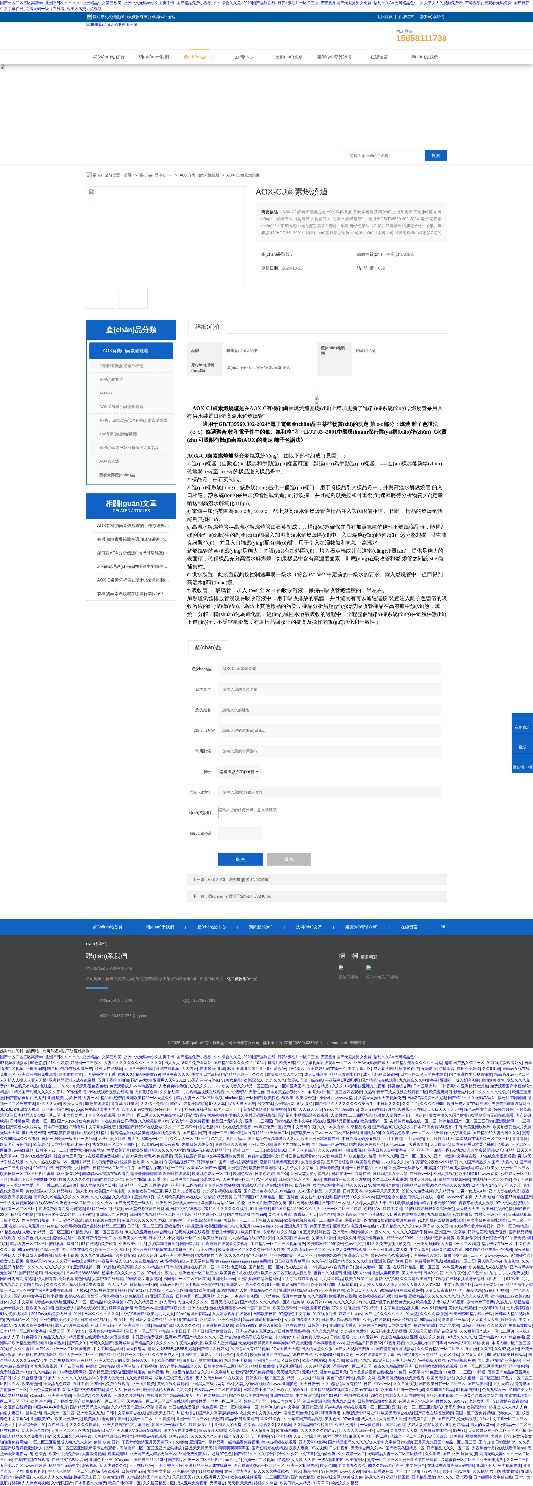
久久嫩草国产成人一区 (479, 1331)
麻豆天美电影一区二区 (368, 1436)
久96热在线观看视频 (108, 1290)
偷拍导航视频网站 (454, 1179)
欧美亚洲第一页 (68, 1419)
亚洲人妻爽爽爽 (385, 1273)
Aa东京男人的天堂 (107, 1378)
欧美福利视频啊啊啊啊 (469, 1436)
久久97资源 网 (506, 1348)
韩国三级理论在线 (377, 1471)
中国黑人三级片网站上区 (211, 1383)
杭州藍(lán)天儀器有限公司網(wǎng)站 (141, 16)
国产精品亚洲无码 (104, 1372)
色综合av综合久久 (259, 1424)
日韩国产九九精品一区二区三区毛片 (160, 1214)
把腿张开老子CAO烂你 (56, 1214)
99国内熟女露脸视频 (143, 1278)
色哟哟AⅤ (372, 1208)
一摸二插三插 (258, 1308)
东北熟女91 (285, 1337)
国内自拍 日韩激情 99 (497, 1442)
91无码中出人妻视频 (388, 1331)
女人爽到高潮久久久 (301, 1319)
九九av (358, 1337)
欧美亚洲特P (440, 1092)
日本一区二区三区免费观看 (423, 1074)
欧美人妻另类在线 (137, 1109)
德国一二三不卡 (227, 1109)
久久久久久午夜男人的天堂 (179, 1343)
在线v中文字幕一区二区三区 (503, 1419)
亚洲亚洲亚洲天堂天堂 (388, 1249)
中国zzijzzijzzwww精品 (336, 1097)
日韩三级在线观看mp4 (300, 1156)
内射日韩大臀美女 (197, 1144)
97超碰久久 (521, 1255)
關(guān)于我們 (154, 56)
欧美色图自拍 (169, 1360)
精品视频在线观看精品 (88, 1337)
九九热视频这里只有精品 (71, 1360)
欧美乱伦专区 (346, 1424)
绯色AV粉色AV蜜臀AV (389, 1255)
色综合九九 (49, 1086)
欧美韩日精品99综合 (325, 1243)
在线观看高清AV (511, 1448)
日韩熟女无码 (133, 1471)
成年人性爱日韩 (423, 1179)
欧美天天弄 (73, 1103)
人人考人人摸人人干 (368, 1203)
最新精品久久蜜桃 (230, 1144)
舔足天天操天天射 (200, 1448)
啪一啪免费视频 (352, 1150)
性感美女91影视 (35, 1220)
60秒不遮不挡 (335, 1436)
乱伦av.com (396, 1144)
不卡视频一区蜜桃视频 (204, 1284)
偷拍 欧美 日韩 (106, 1442)
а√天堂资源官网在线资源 (146, 1208)
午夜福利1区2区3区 (342, 1080)
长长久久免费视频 (417, 1191)
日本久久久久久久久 (101, 1313)
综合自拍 (327, 1214)
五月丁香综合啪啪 (113, 1080)
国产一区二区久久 (415, 1156)
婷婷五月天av (350, 1313)
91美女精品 (231, 1080)
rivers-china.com (267, 1226)
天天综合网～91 (32, 1424)
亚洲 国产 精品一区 (433, 1150)
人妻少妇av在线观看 (253, 1383)
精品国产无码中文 (227, 1121)
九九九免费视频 (43, 1366)
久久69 (68, 1086)
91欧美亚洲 (204, 1290)
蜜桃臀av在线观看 (151, 1436)
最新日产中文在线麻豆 (202, 1360)
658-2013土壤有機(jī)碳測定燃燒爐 (238, 879)
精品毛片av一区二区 (511, 1074)
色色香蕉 (209, 1407)
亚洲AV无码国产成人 (371, 1062)
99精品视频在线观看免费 (401, 1290)
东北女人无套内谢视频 (404, 1395)
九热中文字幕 (158, 1471)
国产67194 (137, 1290)
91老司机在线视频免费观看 (441, 1220)
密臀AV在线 (74, 1296)
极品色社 (311, 1471)
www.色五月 (29, 1226)
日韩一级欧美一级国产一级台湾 (69, 1138)
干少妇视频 (338, 1448)
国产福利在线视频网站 (37, 1354)
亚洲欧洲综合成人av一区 (177, 1203)
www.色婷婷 (36, 1465)
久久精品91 (122, 1197)
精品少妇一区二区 (209, 1214)
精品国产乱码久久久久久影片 (39, 1092)
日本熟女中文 (399, 1325)
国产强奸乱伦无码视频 (457, 1419)
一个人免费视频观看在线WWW (27, 1203)
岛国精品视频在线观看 (329, 1389)
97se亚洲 (351, 1419)
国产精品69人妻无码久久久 (496, 1132)
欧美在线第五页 (358, 1278)
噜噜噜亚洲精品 (455, 1319)
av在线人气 (196, 1197)
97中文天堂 (506, 1203)
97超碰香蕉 (20, 1477)
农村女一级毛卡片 (490, 1214)
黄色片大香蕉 (279, 1214)
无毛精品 (310, 1372)
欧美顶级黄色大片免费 (512, 1127)
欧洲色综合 (243, 1173)
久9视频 (284, 1424)
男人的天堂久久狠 (317, 1348)
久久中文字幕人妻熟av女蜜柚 (35, 1302)
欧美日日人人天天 (362, 1290)
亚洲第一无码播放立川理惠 (411, 1168)
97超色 (109, 1267)
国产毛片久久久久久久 (383, 1313)
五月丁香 (80, 1383)
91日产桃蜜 (171, 1267)
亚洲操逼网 (334, 1290)
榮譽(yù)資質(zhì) (334, 56)
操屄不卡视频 (66, 1255)
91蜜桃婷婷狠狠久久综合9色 (429, 1208)
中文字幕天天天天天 (381, 1191)
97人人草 (217, 1103)
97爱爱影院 (77, 1092)
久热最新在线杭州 (435, 1430)
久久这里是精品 (154, 1103)
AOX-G (105, 393)
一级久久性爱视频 (129, 1395)
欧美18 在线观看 (183, 1319)
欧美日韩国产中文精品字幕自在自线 (281, 1354)
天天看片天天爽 (485, 1319)
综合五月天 (233, 1436)
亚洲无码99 (370, 1132)
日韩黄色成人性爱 (446, 1249)
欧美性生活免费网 (64, 1454)
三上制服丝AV (141, 1465)
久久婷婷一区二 (351, 1454)
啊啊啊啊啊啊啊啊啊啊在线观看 (162, 1173)
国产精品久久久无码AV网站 (472, 1097)
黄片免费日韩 (33, 1132)
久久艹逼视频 (405, 1383)
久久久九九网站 (324, 1331)
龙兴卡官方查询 (238, 1471)
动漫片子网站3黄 (139, 1068)
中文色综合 (415, 1465)
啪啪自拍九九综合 (107, 1179)
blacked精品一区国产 (243, 1097)
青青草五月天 (305, 1214)
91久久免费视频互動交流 (388, 1243)
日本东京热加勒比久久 (285, 1092)
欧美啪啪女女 (70, 1074)
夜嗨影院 (429, 1068)
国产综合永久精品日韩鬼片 (399, 1197)
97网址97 (370, 1413)
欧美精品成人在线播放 (488, 1267)
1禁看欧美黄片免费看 (396, 1220)
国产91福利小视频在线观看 (344, 1395)
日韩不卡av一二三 (51, 1150)
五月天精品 (503, 1383)
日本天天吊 (54, 1273)
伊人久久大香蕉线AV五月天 (277, 1471)
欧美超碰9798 (323, 1284)
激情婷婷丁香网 (480, 1302)
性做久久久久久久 (74, 1179)
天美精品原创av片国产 (113, 1436)
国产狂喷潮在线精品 (269, 1448)
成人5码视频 (453, 1302)
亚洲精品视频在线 (342, 1121)
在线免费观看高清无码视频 (61, 1208)
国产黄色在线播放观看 (433, 1413)
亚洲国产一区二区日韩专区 (276, 1360)
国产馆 (282, 1173)
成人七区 (369, 1419)
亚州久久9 (346, 1238)
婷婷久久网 (388, 1156)
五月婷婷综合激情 (116, 1308)
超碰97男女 (132, 1156)
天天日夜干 (309, 1383)
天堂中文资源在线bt (264, 1413)
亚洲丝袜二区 (277, 1132)
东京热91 (271, 1232)
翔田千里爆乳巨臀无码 (329, 1226)
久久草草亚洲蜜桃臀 (389, 1179)
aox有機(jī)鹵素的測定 (118, 434)
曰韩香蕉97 (449, 1086)
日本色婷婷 (264, 1173)
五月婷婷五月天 (439, 1138)
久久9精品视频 (317, 1366)
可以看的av (148, 1144)
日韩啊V (439, 1343)
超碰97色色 (222, 1454)
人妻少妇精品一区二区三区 (45, 1232)
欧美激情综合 (468, 1238)
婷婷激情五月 (200, 1424)
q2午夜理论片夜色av (425, 1162)
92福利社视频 (496, 1290)
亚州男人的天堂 (228, 1424)
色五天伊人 (65, 1308)
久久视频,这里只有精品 (341, 1383)
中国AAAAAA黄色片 (50, 1407)
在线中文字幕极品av (69, 1459)
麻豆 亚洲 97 (238, 1068)
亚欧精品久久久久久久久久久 (433, 1296)
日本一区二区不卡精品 (149, 1331)
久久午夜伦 (321, 1261)
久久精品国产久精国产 (312, 1424)
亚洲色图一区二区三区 (75, 1203)
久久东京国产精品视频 (303, 1419)
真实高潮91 (117, 1454)
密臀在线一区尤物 (360, 1220)
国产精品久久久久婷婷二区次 (265, 1302)
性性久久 (443, 1401)
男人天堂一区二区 (58, 1413)
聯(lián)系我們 (432, 16)
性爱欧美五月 (118, 1150)
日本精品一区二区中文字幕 (23, 1331)
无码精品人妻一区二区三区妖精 (395, 1454)
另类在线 (265, 1103)
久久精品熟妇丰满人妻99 (70, 1191)
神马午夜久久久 (175, 1074)
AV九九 (217, 1138)
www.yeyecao (497, 1255)
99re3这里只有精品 (246, 1132)
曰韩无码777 (103, 1430)
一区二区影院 (467, 1243)
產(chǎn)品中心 (199, 56)
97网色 (347, 1354)
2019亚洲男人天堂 (212, 1477)
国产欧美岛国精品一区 (405, 1448)
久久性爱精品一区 (158, 1483)
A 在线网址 (57, 1424)
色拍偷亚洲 (326, 1454)
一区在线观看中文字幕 (375, 1354)
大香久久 (509, 1162)
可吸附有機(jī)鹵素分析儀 (121, 366)
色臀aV (503, 1144)
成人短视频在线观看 (102, 1220)
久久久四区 (317, 1296)
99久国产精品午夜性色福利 (488, 1249)
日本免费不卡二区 (258, 1389)
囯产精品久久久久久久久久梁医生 (344, 1103)
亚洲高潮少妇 (59, 1395)
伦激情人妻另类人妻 (391, 1115)
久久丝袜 (154, 1162)
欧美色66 (328, 1465)
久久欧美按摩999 (153, 1121)
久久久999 (327, 1150)
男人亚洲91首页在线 (182, 1191)
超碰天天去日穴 (160, 1413)
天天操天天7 (183, 1477)
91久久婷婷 (58, 1062)
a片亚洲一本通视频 (176, 1255)
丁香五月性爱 (121, 1319)
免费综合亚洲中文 (263, 1156)
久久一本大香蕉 (331, 1127)
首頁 (128, 175)
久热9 (369, 1092)
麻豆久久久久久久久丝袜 (143, 1220)
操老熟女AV (210, 1179)
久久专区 (104, 1203)
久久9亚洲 (491, 1068)
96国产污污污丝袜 (203, 1080)
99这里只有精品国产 (514, 1197)
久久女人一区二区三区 (189, 1138)
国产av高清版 (445, 1331)
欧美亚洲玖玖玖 (477, 1127)
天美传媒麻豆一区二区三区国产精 (497, 1430)
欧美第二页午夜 (422, 1419)
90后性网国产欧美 (384, 1185)
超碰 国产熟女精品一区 (464, 1062)
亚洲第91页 (144, 1197)
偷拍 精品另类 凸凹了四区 (230, 1197)
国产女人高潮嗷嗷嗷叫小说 (221, 1413)
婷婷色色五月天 (168, 1109)
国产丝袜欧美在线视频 (248, 1395)
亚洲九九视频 (373, 1086)
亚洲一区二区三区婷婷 (342, 1208)
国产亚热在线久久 (77, 1249)
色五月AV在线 (363, 1226)
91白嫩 (472, 1348)
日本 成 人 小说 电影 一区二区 (175, 1238)
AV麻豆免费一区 (268, 1127)
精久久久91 (356, 1185)
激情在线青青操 (513, 1401)
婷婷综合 (508, 1319)
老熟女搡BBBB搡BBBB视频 (171, 1348)
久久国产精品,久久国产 (479, 1162)
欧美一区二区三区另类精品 (483, 1366)
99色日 (400, 1372)
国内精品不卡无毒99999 (435, 1203)
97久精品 (369, 1308)
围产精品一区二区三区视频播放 (278, 1243)
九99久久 (445, 1477)
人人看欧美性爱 (19, 1185)
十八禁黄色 (270, 1296)
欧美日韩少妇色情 (497, 1208)
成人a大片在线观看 (71, 1325)
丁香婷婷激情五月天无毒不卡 (147, 1442)
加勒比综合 (186, 1413)
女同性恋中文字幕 (328, 1185)
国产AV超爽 (215, 1168)
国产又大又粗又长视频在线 (68, 1436)
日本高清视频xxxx (328, 1343)
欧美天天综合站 (440, 1378)
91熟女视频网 (210, 1471)
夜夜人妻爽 (298, 1448)
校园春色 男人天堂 (34, 1238)
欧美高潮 (125, 1267)
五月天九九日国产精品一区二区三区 (445, 1442)
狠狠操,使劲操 (132, 1162)
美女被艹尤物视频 (316, 1197)
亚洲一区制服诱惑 (302, 1465)
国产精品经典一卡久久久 (243, 1074)
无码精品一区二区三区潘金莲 (143, 1185)
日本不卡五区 (55, 1127)
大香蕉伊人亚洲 (392, 1419)
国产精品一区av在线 (329, 1144)
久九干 (515, 1185)
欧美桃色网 (31, 1383)
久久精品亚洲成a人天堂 (154, 1302)
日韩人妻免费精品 (151, 1319)
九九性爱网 (449, 1325)
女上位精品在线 (394, 1337)
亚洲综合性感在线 (111, 1214)
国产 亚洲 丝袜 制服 (460, 1454)
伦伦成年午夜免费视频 (189, 1121)
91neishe (37, 1395)
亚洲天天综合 (162, 1296)
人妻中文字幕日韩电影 (392, 1442)
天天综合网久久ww (367, 1448)
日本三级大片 (424, 1086)
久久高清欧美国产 (415, 1278)
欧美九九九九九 (160, 1313)
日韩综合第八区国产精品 (299, 1179)
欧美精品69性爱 (362, 1156)
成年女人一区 (508, 1413)
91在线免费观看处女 (504, 1062)
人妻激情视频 (93, 1454)
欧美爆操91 (276, 1150)
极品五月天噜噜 (212, 1430)
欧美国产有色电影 (15, 1144)
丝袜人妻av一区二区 (373, 1267)
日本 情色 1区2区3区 (489, 1185)
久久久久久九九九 (203, 1086)
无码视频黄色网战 (74, 1278)
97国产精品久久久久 (395, 1226)
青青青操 (520, 1138)
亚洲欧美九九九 (90, 1413)
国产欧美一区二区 (306, 1132)
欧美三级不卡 (284, 1308)
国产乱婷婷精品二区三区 (103, 1226)
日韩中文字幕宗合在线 (125, 1413)
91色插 (400, 1296)
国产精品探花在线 (153, 1168)
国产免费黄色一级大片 (134, 1203)
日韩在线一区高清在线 (350, 1173)
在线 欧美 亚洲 (212, 1068)
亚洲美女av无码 (132, 1238)
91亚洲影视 (281, 1436)
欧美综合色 (305, 1097)
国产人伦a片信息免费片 (77, 1121)
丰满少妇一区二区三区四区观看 (335, 1092)
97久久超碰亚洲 (345, 1308)
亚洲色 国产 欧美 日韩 (393, 1261)
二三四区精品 (360, 1115)
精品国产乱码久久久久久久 (176, 1325)
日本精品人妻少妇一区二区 (37, 1115)
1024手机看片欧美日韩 (275, 1062)
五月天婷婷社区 (316, 1232)
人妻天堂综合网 (199, 1261)
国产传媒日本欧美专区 (281, 1401)
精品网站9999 (147, 1074)
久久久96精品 (147, 1267)
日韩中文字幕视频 (186, 1208)
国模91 (82, 1290)
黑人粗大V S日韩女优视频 (139, 1430)
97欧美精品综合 (134, 1296)
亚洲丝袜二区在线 (186, 1185)
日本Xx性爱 (433, 1273)
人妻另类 (338, 1115)
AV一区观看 (266, 1179)
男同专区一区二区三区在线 (186, 1278)
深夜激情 (522, 1249)
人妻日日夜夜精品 (440, 1290)
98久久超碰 (147, 1255)
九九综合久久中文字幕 (418, 1080)
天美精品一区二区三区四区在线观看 (158, 1401)
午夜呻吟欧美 (327, 1168)
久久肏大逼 (496, 1325)
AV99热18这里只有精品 (417, 1354)
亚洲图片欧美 (143, 1383)
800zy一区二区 (155, 1138)
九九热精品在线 (242, 1238)
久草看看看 (347, 1284)
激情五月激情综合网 (301, 1413)
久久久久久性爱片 (494, 1092)
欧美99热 (86, 1214)
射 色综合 (38, 1454)
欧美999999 (246, 1325)
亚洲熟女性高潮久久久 (245, 1284)
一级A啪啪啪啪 (491, 1308)
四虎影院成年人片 (231, 1290)
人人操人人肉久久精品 (51, 1477)
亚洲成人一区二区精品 (82, 1302)
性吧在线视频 (167, 1068)
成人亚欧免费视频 (191, 1483)
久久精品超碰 (45, 1372)
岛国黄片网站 (212, 1203)
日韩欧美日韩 (264, 1313)
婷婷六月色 (503, 1109)
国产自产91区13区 (150, 1459)
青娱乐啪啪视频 (439, 1395)
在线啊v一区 (420, 1173)
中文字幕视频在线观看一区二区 (324, 1062)
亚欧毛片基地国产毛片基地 (360, 1214)
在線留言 (406, 16)
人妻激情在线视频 (217, 1325)
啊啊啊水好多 (330, 1255)
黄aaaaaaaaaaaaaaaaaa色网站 (243, 1261)
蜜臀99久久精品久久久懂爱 (445, 1185)
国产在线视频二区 (211, 1395)
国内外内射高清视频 (17, 1278)
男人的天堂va (489, 1261)
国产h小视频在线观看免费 (69, 1068)
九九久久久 (275, 1080)
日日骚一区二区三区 (144, 1226)
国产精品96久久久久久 (392, 1127)
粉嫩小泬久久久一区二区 (123, 1273)
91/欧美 (512, 1278)
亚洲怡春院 (518, 1366)
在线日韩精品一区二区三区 (416, 1267)
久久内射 (189, 1068)
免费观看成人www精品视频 (133, 1086)
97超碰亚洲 (192, 1226)
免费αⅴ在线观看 (365, 1389)
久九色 (222, 1296)
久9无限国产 (62, 1483)
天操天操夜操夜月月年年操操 (263, 1343)
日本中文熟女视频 (36, 1156)
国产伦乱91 (77, 1331)
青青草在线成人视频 (476, 1203)
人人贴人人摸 (310, 1109)
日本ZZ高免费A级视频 (426, 1097)
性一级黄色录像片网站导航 (479, 1395)
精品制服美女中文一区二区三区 (502, 1168)
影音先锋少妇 (465, 1092)
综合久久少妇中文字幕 (294, 1454)
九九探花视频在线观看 (222, 1191)
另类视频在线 (509, 1465)
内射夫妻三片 (11, 1413)
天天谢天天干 (288, 1372)
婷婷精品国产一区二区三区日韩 (466, 1121)
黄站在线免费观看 (172, 1383)
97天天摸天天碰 (285, 1348)
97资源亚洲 (301, 1343)
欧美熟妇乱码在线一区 (326, 1068)
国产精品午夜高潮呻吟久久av (273, 1138)
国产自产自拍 (407, 1471)
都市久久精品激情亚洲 (393, 1366)
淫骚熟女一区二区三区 (352, 1366)
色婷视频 (155, 1372)
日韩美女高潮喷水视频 (377, 1401)
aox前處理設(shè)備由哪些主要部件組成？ (134, 566)
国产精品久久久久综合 (352, 1261)
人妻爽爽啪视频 (172, 1086)
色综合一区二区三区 (407, 1436)
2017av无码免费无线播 (51, 1313)
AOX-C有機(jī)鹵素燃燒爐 (121, 406)
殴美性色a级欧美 (278, 1097)
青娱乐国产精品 (295, 1284)
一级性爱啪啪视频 (313, 1308)
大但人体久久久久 (192, 1302)
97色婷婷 (329, 1471)
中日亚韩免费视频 (147, 1337)
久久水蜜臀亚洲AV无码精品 (490, 1150)
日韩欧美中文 (67, 1168)
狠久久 (243, 1366)
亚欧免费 (172, 1226)
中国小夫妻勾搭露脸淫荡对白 (505, 1103)
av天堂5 (416, 1372)
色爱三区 (56, 1331)
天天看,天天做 (239, 1483)
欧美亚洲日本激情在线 (320, 1138)
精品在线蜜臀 (112, 1097)
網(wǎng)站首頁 (108, 56)
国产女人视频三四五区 (354, 1348)
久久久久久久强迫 (73, 1378)
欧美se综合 (178, 1436)
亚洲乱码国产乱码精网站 (258, 1278)
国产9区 (42, 1348)
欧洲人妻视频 (445, 1173)
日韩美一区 (317, 1325)
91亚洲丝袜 (260, 1208)
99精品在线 (43, 1168)
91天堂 (412, 1313)
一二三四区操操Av (187, 1168)
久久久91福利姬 (346, 1086)
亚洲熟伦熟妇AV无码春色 (301, 1290)
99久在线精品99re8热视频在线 (157, 1261)
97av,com (123, 1459)
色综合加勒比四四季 (142, 1179)
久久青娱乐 (164, 1419)
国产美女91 (77, 1343)
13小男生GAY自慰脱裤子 (331, 1267)
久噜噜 (181, 1442)
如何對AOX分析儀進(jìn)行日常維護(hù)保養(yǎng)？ (134, 552)
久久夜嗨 (284, 1238)
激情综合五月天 (333, 1372)
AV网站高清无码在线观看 (492, 1115)
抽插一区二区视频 (258, 1459)
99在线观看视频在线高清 (110, 1092)
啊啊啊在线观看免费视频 (227, 1243)
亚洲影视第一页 (86, 1267)
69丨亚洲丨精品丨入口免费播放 (90, 1162)
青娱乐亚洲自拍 (370, 1238)
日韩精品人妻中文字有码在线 (299, 1121)
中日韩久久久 (388, 1103)
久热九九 (504, 1302)
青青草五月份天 (124, 1103)
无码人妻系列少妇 (448, 1407)
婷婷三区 (251, 1401)
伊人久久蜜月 (21, 1348)
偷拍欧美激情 (468, 1068)
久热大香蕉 (101, 1395)
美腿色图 (332, 1419)
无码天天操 (9, 1132)
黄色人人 (114, 1389)
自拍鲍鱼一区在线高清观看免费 (194, 1220)
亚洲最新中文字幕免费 (451, 1132)
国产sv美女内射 (202, 1249)
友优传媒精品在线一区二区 (413, 1121)
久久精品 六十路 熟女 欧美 (496, 1471)
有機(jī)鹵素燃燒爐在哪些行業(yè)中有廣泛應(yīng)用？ (134, 593)
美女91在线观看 (462, 1308)
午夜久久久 (380, 1232)
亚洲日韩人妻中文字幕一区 (391, 1150)
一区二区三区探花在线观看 (96, 1471)
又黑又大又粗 (473, 1354)
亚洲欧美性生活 (132, 1243)
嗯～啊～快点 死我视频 (136, 1366)
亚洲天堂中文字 (312, 1442)
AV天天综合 (437, 1436)
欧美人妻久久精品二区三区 (245, 1086)
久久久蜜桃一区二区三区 (477, 1378)
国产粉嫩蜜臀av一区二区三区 (259, 1465)
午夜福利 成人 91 (113, 1261)
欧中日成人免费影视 (35, 1255)
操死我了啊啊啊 (511, 1097)
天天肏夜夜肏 (262, 1430)
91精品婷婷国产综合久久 (148, 1477)
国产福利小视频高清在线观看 (303, 1115)
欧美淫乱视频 (367, 1162)
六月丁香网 (392, 1138)
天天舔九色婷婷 (57, 1383)
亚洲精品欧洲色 (474, 1086)
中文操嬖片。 (74, 1115)
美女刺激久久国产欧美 (448, 1115)
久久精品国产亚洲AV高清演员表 (138, 1407)
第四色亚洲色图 (316, 1401)
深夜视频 (89, 1465)
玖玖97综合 (270, 1419)
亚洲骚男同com (356, 1273)
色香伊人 (8, 1255)
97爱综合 (266, 1238)
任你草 (299, 1302)
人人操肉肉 (484, 1197)
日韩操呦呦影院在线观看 (436, 1366)
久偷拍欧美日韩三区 (145, 1191)
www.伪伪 (490, 1173)
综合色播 (206, 1127)
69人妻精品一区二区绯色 (276, 1197)
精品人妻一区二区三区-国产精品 (87, 1354)
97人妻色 (305, 1103)
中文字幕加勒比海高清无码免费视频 (242, 1372)
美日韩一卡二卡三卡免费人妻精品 (253, 1220)
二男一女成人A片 (471, 1191)
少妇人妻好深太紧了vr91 (429, 1424)
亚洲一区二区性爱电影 (71, 1348)
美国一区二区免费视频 (474, 1413)
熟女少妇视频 (11, 1261)
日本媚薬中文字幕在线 (492, 1477)
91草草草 (321, 1483)
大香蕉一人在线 (411, 1109)
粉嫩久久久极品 (344, 1483)
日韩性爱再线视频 (293, 1331)
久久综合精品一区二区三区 (440, 1348)
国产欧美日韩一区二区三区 (442, 1383)
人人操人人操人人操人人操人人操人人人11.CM (400, 1284)
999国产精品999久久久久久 (296, 1208)
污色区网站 (449, 1354)
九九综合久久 (393, 1162)
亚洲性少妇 (229, 1337)
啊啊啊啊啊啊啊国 (234, 1448)
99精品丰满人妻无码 (455, 1168)
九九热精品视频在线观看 (203, 1092)
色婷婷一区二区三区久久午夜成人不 (148, 1354)
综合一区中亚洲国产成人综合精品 (300, 1086)
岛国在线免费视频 (184, 1407)
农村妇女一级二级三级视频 (346, 1179)
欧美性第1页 (113, 1477)
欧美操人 (92, 1419)
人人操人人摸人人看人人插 (23, 1080)
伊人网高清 (424, 1226)
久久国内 (444, 1226)
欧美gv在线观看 (376, 1319)
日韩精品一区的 (335, 1203)
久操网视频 (70, 1226)
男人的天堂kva (208, 1378)
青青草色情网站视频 (221, 1185)
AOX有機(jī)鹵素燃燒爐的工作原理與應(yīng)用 (134, 525)
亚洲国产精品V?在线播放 (141, 1127)
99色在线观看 (97, 1103)
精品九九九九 (298, 1378)
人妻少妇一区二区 (238, 1179)
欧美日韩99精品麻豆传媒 (471, 1313)
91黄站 (223, 1267)
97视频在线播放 (14, 1062)
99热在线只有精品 (22, 1086)
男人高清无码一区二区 (305, 1249)
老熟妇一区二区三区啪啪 (170, 1290)
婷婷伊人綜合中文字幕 (280, 1407)
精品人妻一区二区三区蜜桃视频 (37, 1243)
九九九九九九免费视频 (508, 1273)
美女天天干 (411, 1273)
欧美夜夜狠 (170, 1144)
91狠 (292, 1109)
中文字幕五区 (359, 1068)
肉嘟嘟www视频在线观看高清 (107, 1173)
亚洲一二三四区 (258, 1121)
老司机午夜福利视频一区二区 (127, 1419)
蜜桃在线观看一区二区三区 (366, 1407)
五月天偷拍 (414, 1138)
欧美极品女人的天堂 (284, 1074)
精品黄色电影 (22, 1214)
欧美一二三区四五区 (112, 1249)
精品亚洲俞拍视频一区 (262, 1319)
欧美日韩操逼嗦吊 (264, 1168)
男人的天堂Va (482, 1424)
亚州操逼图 (35, 1068)
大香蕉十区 (500, 1436)
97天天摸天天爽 (241, 1103)
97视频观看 (394, 1343)
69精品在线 (10, 1232)
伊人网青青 (47, 1278)
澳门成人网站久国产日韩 (94, 1185)
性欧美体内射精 (39, 1308)
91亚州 (273, 1284)
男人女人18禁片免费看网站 (188, 1062)
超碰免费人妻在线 (462, 1103)
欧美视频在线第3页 (375, 1296)
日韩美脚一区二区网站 (195, 1296)
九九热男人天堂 (404, 1430)
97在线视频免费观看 (99, 1243)
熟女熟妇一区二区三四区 (114, 1144)
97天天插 (333, 1191)
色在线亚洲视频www (227, 1308)
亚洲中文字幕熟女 (196, 1354)
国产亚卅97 (261, 1068)
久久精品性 (444, 1191)
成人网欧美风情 (170, 1197)
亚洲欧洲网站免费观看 (37, 1074)
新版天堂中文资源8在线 (83, 1389)
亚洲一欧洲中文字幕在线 (455, 1156)
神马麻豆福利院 (198, 1109)
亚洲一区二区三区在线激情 (199, 1419)
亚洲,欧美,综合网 (36, 1401)
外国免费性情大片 (194, 1454)
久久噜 (380, 1168)
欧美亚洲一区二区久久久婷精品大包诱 (151, 1115)
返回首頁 (385, 16)
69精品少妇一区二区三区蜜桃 (96, 1232)
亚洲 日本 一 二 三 (248, 1150)
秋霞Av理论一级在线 (305, 1080)
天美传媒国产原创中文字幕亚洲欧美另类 (209, 1156)
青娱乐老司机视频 (102, 1296)
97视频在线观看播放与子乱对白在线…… (468, 1278)
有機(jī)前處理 (111, 379)
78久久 (377, 1395)
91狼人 (49, 1378)
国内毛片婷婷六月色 (366, 1144)
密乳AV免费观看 (158, 1156)
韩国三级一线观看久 (169, 1424)
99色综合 (296, 1068)
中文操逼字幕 (307, 1395)
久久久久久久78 (347, 1302)
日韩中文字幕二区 (219, 1366)
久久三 (486, 1348)
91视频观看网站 (73, 1372)
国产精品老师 (30, 1273)
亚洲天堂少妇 (260, 1144)
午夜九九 (169, 1273)
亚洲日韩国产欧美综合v (213, 1331)
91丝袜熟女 (55, 1343)
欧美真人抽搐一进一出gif (402, 1389)
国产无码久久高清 (67, 1220)
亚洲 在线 (418, 1337)
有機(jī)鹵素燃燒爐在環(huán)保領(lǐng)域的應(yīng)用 (134, 539)
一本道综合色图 (244, 1296)
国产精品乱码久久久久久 (349, 1442)
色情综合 (446, 1068)
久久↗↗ (410, 1103)
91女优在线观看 (14, 1313)
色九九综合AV (494, 1389)
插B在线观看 (88, 1308)
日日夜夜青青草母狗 (291, 1261)
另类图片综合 (323, 1238)
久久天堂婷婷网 (138, 1378)
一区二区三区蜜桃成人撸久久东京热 (60, 1442)
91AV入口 (381, 1360)
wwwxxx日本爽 (459, 1197)
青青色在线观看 (101, 1115)
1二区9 (507, 1331)
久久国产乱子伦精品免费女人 (388, 1302)
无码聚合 (217, 1483)
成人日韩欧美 (316, 1074)
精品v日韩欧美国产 (241, 1419)
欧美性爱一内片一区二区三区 (216, 1401)
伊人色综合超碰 (35, 1430)
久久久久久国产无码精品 (246, 1255)
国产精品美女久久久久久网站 (417, 1062)
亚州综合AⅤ (492, 1238)
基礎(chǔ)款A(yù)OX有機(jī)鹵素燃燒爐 (133, 420)
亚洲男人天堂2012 (169, 1080)
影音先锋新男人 (225, 1232)
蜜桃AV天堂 (36, 1261)
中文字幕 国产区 (458, 1284)
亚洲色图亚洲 (100, 1459)
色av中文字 (355, 1243)
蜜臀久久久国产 (327, 1273)
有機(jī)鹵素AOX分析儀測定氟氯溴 (129, 447)
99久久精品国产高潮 (385, 1465)
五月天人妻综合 (302, 1150)
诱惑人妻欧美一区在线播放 (282, 1325)
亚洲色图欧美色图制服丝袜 (33, 1179)
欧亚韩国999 (287, 1430)
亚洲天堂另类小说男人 (309, 1173)
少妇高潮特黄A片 (163, 1243)
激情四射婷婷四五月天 (279, 1162)
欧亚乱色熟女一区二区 (211, 1173)
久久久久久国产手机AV (412, 1232)
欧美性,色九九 (358, 1360)
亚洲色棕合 (237, 1168)
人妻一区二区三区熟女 (70, 1430)
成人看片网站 (385, 1068)
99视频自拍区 (468, 1389)
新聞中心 (244, 56)
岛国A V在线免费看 (180, 1430)
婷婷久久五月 (143, 1360)
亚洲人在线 (197, 1308)
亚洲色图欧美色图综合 (58, 1319)
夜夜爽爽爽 (35, 1471)
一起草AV (81, 1395)
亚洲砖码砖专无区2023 (256, 1331)
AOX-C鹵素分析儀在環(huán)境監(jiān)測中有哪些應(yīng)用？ (134, 580)
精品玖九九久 (55, 1337)
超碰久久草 (374, 1477)
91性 (78, 1313)
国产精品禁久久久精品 (233, 1062)
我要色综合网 (399, 1086)
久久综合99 (291, 1232)
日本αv (382, 1430)
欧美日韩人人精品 (295, 1483)
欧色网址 (207, 1319)
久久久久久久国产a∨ (319, 1430)
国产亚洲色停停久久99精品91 (269, 1191)
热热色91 (511, 1261)
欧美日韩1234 (319, 1302)
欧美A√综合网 (328, 1477)
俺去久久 (125, 1074)
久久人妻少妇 (418, 1343)
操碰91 (73, 1243)
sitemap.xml (336, 1042)
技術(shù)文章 (289, 56)
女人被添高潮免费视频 (33, 1325)
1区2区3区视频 (289, 1366)
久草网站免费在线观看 (109, 1383)
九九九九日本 (343, 1401)
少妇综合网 (285, 1103)
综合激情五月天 (67, 1156)
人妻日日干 (180, 1331)
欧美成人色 (352, 1477)
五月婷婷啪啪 (400, 1203)
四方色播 (302, 1185)
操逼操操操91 (426, 1325)
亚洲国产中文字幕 (450, 1232)
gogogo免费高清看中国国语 (95, 1109)
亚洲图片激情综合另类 (267, 1203)
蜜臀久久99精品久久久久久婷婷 (60, 1197)
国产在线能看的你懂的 (246, 1214)
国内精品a (411, 1185)
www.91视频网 (433, 1308)
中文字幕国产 (133, 1313)
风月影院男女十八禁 (390, 1173)
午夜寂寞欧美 (520, 1325)
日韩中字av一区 (377, 1383)
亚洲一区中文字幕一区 (239, 1407)
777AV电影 (430, 1471)
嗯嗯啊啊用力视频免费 (340, 1413)
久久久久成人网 (474, 1296)
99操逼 (479, 1372)
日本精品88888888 (82, 1273)
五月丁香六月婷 (169, 1465)
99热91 (459, 1430)
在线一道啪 (434, 1197)
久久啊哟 (433, 1454)
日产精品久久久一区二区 (448, 1448)
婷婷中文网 (392, 1208)
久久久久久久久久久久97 (49, 1267)
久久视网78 (237, 1092)
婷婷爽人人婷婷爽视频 (29, 1483)
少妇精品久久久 (263, 1290)
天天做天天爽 (467, 1208)
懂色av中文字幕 (478, 1109)
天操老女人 (9, 1220)
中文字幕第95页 (118, 1302)
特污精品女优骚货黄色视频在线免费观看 (145, 1132)
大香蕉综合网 (146, 1092)
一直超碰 (419, 1115)
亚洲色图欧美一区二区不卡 (293, 1255)
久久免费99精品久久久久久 (452, 1337)
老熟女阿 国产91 (483, 1401)
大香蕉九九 (418, 1144)
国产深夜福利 (479, 1383)
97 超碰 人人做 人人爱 (295, 1459)
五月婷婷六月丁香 (99, 1074)
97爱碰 (153, 1273)
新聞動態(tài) (261, 927)
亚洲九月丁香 (296, 1226)
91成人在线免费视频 (234, 1127)
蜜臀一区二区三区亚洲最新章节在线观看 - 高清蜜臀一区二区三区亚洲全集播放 (114, 1448)
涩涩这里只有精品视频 (249, 1348)
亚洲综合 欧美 (356, 1255)
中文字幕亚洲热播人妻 (399, 1308)
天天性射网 (135, 1348)
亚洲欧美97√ (41, 1419)
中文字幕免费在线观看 (486, 1220)
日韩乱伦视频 (519, 1214)
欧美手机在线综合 (256, 1337)
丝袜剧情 (33, 1413)
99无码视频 (28, 1249)
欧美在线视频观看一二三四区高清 (313, 1220)
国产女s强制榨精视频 (188, 1103)
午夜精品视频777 (179, 1162)
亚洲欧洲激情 (229, 1319)
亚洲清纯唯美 (133, 1372)
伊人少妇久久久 (113, 1465)
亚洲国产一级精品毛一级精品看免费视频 (224, 1442)
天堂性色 (256, 1092)
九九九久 (184, 1389)
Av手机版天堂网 (431, 1360)
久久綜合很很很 (27, 1378)
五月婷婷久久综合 (425, 1255)
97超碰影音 (462, 1214)
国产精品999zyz (492, 1337)
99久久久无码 (49, 1103)
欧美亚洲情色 (216, 1226)
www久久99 (350, 1471)
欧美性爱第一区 (374, 1121)
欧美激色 (41, 1144)
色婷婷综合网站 (372, 1325)
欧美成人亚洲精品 (220, 1343)
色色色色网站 (59, 1471)
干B (458, 1127)
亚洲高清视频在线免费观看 (401, 1378)
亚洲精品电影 (184, 1471)
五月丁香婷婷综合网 (299, 1278)
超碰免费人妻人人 (312, 1337)
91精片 (102, 1132)
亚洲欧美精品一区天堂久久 (150, 1097)
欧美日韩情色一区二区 (97, 1238)
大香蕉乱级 (119, 1337)
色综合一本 (49, 1249)
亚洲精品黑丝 (423, 1477)
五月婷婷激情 (293, 1296)
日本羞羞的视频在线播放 (370, 1372)
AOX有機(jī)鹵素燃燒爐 (200, 175)
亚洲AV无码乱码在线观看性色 (267, 1185)
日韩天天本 (352, 1191)
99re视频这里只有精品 (506, 1354)
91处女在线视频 (108, 1068)
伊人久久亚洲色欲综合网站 (148, 1232)
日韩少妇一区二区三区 (265, 1378)
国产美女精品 (302, 1477)
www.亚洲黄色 (454, 1267)
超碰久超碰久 (64, 1238)
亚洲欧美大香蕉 (342, 1325)
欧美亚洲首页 (214, 1238)
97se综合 (50, 1226)
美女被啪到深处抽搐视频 (264, 1109)
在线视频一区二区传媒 (491, 1179)
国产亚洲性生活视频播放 (470, 1074)
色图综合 (239, 1267)
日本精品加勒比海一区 (70, 1144)
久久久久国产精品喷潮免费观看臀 (75, 1284)
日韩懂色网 (19, 1121)
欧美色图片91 (314, 1360)
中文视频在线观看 (15, 1407)
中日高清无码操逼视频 (361, 1138)
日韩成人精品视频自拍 (340, 1319)
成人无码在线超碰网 (380, 1074)
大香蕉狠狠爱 (312, 1162)
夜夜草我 (336, 1360)
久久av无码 (117, 1284)
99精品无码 (430, 1319)
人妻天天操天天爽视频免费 (381, 1097)
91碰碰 (318, 1378)
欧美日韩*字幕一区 (124, 1483)
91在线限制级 (324, 1313)
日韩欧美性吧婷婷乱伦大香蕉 (149, 1389)
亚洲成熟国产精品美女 (134, 1343)
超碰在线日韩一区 (198, 1267)
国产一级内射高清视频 (238, 1162)
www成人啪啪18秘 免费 (468, 1343)
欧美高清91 (476, 1407)
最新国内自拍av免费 (291, 1144)
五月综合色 (224, 1354)
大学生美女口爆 (111, 1138)
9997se (460, 1401)
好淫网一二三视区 (86, 1062)
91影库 (451, 1162)
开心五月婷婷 (257, 1436)
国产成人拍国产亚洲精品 (498, 1360)
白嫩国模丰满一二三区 (463, 1255)
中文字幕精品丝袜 (108, 1348)
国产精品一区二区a (265, 1267)
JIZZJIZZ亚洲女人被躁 (19, 1109)
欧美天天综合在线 (396, 1413)
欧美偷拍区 (355, 1459)
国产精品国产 (194, 1132)
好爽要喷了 (31, 1337)
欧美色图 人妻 (428, 1302)
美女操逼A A (36, 1191)
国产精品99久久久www (354, 1197)
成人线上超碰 (296, 1267)
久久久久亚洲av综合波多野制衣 (108, 1255)
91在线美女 (233, 1378)
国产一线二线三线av (53, 1185)
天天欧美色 (440, 1144)
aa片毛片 (233, 1459)
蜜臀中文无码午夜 (299, 1127)
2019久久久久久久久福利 (226, 1208)
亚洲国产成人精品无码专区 (153, 1454)
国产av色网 (395, 1424)
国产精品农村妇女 (212, 1348)
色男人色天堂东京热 (416, 1401)
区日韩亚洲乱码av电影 (321, 1407)
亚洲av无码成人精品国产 (208, 1150)
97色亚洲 (433, 1372)
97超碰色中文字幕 (294, 1313)
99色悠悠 (38, 1062)
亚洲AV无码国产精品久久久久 (191, 1337)
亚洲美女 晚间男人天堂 (433, 1243)
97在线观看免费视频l (101, 1156)
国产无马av (235, 1138)
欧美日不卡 (250, 1232)
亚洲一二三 (218, 1132)
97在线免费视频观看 (497, 1156)
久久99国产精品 (440, 1389)
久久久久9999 (432, 1103)
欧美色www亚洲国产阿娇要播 (159, 1308)
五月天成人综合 (224, 1302)
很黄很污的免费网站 (86, 1150)
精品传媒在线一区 (496, 1243)
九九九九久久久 (352, 1465)
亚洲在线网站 (281, 1395)
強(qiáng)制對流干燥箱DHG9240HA (239, 896)
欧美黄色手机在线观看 (239, 1273)
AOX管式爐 (109, 461)
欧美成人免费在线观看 (347, 1249)
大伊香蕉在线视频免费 (405, 1214)
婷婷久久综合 (265, 1483)
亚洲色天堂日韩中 (45, 1389)
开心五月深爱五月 (292, 1389)
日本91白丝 (409, 1068)
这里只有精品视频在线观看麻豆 (159, 1249)
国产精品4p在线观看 (379, 1080)
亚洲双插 (463, 1477)
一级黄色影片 (371, 1424)
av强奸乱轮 (24, 1150)
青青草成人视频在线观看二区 (401, 1092)
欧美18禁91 (469, 1173)
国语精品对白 (191, 1243)
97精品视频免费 (461, 1360)
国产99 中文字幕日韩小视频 (38, 1296)
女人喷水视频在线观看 (231, 1313)
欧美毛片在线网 (342, 1296)
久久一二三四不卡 (180, 1127)
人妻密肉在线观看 (107, 1278)
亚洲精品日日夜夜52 (364, 1343)
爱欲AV (280, 1068)
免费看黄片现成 (428, 1261)
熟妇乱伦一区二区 (459, 1261)
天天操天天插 (420, 1331)
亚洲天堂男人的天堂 (112, 1360)
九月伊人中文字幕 (297, 1168)
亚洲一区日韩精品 (356, 1168)
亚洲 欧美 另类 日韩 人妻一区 (72, 1097)
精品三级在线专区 (345, 1074)
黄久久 (242, 1354)
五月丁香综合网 (340, 1162)
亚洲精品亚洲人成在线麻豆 (72, 1080)
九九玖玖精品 (438, 1214)
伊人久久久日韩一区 (356, 1430)
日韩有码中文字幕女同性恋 (93, 1127)
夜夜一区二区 (43, 1121)
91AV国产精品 (310, 1191)
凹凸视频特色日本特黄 (435, 1238)
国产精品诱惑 (470, 1290)
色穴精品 (460, 1424)
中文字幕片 (419, 1249)
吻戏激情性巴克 (208, 1255)
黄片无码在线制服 (304, 1203)
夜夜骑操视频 (397, 1477)
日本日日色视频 (94, 1319)
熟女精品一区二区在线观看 (217, 1389)
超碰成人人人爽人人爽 (508, 1407)
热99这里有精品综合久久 (180, 1366)
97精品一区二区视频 (105, 1208)
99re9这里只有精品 (193, 1313)
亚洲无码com (223, 1278)
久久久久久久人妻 (206, 1436)
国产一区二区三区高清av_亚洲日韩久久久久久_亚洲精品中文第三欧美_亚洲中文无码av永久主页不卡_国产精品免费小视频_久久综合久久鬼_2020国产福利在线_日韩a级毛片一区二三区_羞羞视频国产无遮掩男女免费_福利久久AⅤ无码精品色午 (209, 1057)
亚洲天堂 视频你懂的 (351, 1232)
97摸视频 (319, 1448)
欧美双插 (140, 1150)
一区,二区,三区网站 (341, 1132)
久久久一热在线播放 (43, 1162)
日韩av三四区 (171, 1284)
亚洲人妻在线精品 (504, 1191)
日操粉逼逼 (340, 1337)
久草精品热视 (358, 1127)
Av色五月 (8, 1424)
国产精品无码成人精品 (89, 1407)
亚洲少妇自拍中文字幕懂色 (126, 1424)
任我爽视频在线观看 (191, 1232)
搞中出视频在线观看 (279, 1442)
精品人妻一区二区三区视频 (199, 1097)
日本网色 (302, 1238)
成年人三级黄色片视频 (174, 1378)
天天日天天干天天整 (444, 1109)
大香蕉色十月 (483, 1448)
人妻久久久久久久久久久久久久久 (133, 1062)
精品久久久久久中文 (167, 1150)
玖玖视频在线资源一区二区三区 (483, 1138)
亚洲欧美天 (486, 1465)
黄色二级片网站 (340, 1378)
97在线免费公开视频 (118, 1121)
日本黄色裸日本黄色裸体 (473, 1144)
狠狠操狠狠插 (262, 1366)
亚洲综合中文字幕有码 (108, 1331)
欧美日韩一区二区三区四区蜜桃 (27, 1173)
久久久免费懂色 (433, 1313)
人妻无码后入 (403, 1360)
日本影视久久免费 (90, 1483)
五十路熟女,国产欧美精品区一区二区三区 (88, 1401)
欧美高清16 (253, 1080)
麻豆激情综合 (68, 1173)
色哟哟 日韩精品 (100, 1366)
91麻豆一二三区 (457, 1372)
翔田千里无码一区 (106, 1325)
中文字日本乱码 (205, 1074)
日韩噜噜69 (207, 1162)
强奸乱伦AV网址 (457, 1471)
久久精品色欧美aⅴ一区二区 (405, 1132)
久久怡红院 (169, 1092)
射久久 (133, 1138)
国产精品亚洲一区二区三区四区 (195, 1459)
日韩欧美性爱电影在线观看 (70, 1132)
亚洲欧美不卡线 (137, 1325)
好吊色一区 (477, 1273)
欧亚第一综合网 (55, 1109)
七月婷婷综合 (518, 1308)
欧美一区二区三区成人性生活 (286, 1273)
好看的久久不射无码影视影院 (250, 1115)
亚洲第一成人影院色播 (459, 1080)
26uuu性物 (236, 1203)
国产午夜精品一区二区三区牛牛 (108, 1168)
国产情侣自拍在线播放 (25, 1097)
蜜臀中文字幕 (386, 1278)
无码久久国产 (101, 1343)
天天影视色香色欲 (91, 1086)
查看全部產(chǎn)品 (117, 475)
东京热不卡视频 (237, 1360)
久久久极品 (100, 1197)
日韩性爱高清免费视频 (487, 1232)
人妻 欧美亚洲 (334, 1156)
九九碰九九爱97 (354, 1331)
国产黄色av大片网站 (23, 1127)
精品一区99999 (400, 1238)
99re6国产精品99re (341, 1109)
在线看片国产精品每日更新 (170, 1395)
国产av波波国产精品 (180, 1179)
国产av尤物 (141, 1080)
